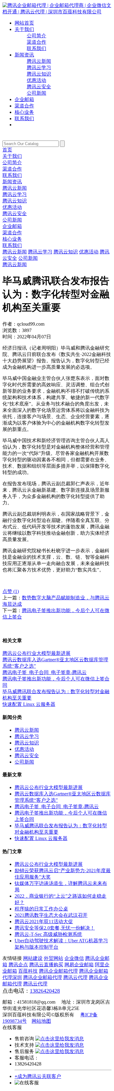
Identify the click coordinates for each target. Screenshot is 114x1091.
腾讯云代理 (75, 977)
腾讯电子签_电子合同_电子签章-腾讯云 (44, 672)
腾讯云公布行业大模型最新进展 (36, 653)
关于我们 (24, 29)
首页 (7, 149)
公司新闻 (36, 93)
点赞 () (10, 591)
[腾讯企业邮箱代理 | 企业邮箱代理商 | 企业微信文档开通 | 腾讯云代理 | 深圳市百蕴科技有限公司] (57, 11)
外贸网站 (53, 958)
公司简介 (36, 35)
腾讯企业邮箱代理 (58, 971)
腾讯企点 (18, 964)
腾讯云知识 (39, 73)
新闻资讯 (24, 54)
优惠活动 (36, 80)
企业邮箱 (24, 99)
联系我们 (36, 48)
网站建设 (33, 958)
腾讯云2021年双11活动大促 (44, 921)
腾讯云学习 (39, 67)
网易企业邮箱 (79, 964)
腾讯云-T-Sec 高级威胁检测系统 (48, 934)
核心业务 (24, 112)
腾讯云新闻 (39, 61)
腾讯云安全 (39, 86)
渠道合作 (36, 42)
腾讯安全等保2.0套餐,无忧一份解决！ (55, 927)
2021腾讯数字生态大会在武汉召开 (51, 915)
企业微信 (74, 958)
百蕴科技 (28, 971)
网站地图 (41, 1021)
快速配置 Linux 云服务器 (28, 704)
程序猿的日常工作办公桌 (41, 908)
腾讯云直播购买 (46, 964)
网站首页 (24, 22)
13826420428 (45, 991)
